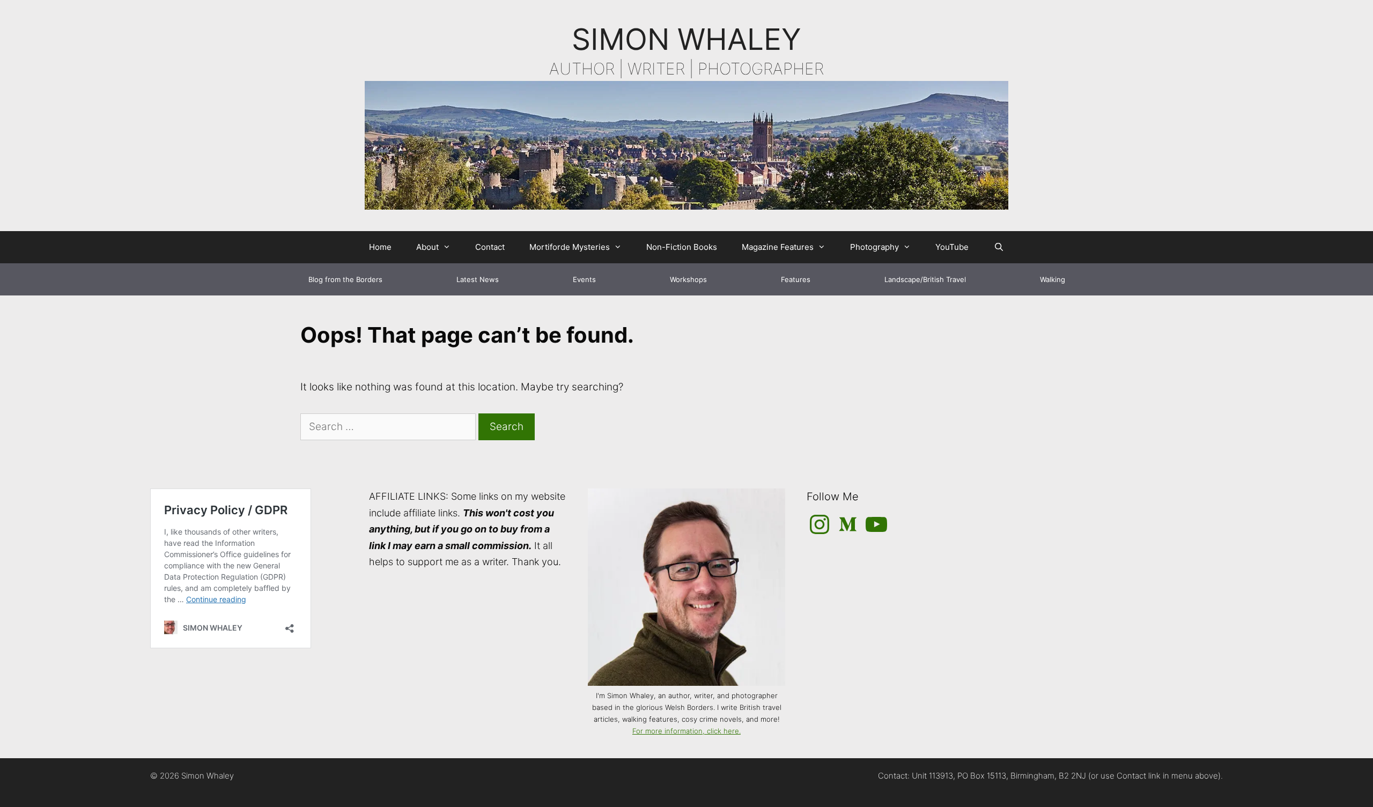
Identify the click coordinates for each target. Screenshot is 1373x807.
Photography (874, 247)
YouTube (952, 247)
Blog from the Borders (345, 279)
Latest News (477, 279)
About (427, 247)
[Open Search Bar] (998, 247)
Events (584, 279)
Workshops (688, 279)
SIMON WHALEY (686, 39)
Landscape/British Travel (925, 279)
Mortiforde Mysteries (569, 247)
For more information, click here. (686, 731)
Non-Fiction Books (681, 247)
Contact (490, 247)
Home (380, 247)
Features (795, 279)
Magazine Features (778, 247)
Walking (1052, 279)
